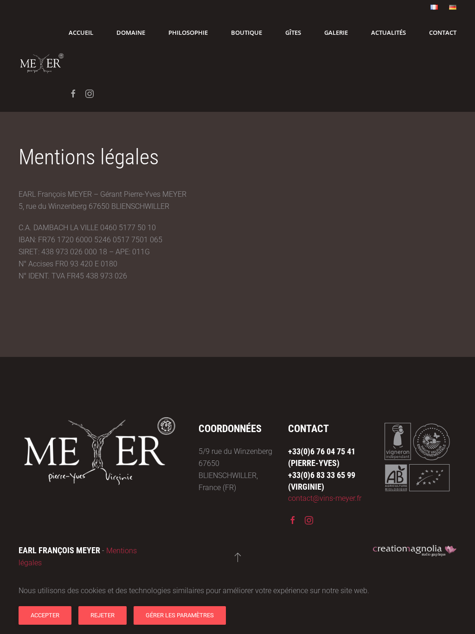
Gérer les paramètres (180, 615)
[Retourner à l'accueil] (44, 63)
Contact (442, 32)
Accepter (45, 615)
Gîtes (293, 32)
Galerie (336, 32)
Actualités (388, 32)
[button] (238, 557)
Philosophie (188, 32)
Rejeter (102, 615)
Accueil (81, 32)
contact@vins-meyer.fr (324, 498)
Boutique (246, 32)
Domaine (130, 32)
